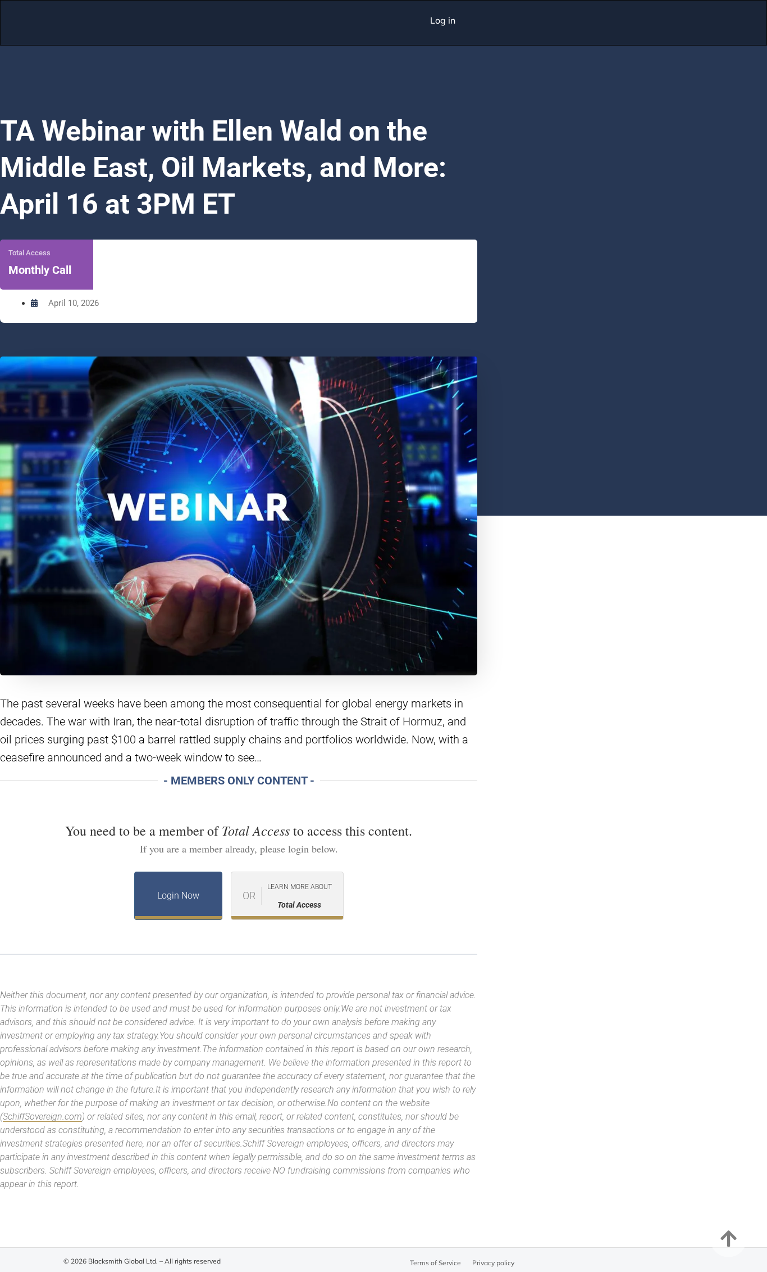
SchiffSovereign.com (42, 1116)
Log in (442, 20)
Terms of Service (435, 1263)
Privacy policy (493, 1263)
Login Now (178, 895)
